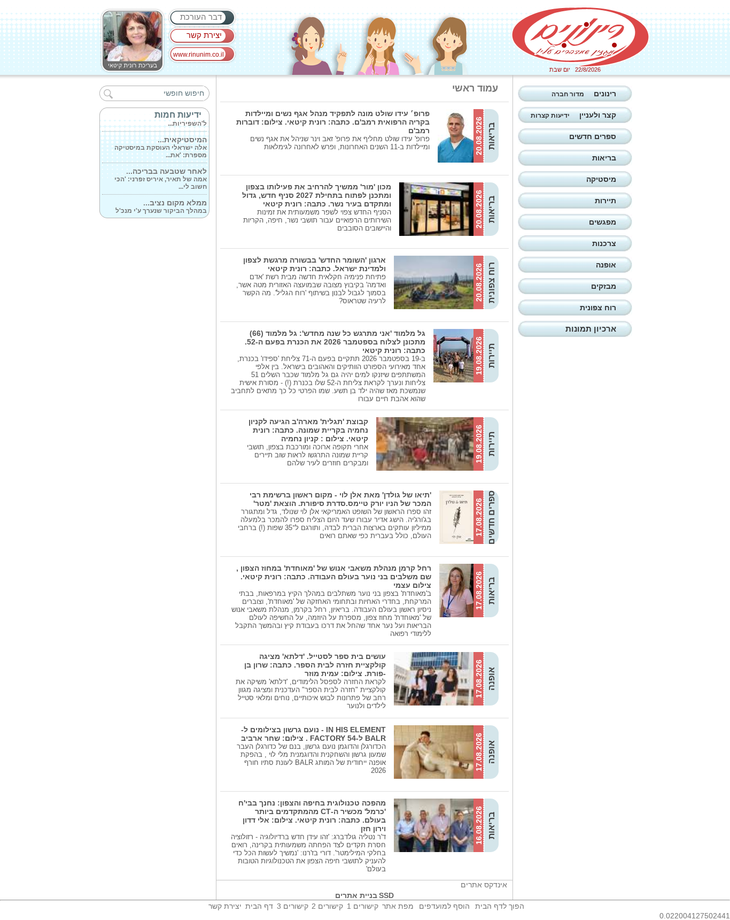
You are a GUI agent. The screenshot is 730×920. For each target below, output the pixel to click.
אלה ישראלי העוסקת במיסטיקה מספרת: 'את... (160, 143)
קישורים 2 (327, 906)
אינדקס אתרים (484, 884)
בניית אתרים (356, 895)
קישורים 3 (292, 906)
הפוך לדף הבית (499, 906)
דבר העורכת (201, 16)
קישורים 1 (362, 906)
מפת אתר (398, 906)
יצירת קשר (204, 35)
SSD (386, 895)
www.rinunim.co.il (198, 54)
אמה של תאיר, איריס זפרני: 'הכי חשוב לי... (160, 174)
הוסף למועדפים (444, 906)
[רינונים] (580, 37)
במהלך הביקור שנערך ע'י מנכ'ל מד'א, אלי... (161, 206)
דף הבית (259, 906)
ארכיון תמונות (590, 328)
